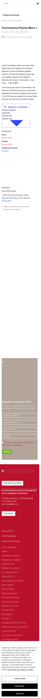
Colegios (5, 618)
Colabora (8, 513)
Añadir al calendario (18, 107)
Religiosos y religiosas (11, 560)
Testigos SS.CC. (8, 576)
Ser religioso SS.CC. (10, 572)
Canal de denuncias (11, 541)
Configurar (19, 679)
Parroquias (7, 614)
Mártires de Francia (10, 602)
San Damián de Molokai (12, 581)
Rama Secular (8, 564)
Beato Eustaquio (9, 593)
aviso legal (27, 442)
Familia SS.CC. (8, 610)
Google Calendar (9, 110)
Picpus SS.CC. (8, 531)
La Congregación (9, 547)
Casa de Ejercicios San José (14, 623)
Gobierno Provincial (11, 568)
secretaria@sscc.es (10, 504)
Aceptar (20, 694)
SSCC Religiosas (9, 536)
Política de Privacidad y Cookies (20, 670)
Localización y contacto (17, 524)
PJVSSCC (5, 151)
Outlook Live (7, 118)
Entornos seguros (12, 483)
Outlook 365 (7, 115)
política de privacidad (11, 445)
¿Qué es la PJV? (9, 631)
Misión (4, 551)
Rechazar (19, 686)
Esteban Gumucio (10, 606)
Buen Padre (7, 585)
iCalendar (6, 113)
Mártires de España (10, 597)
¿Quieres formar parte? (12, 635)
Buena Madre (8, 589)
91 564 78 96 (10, 501)
